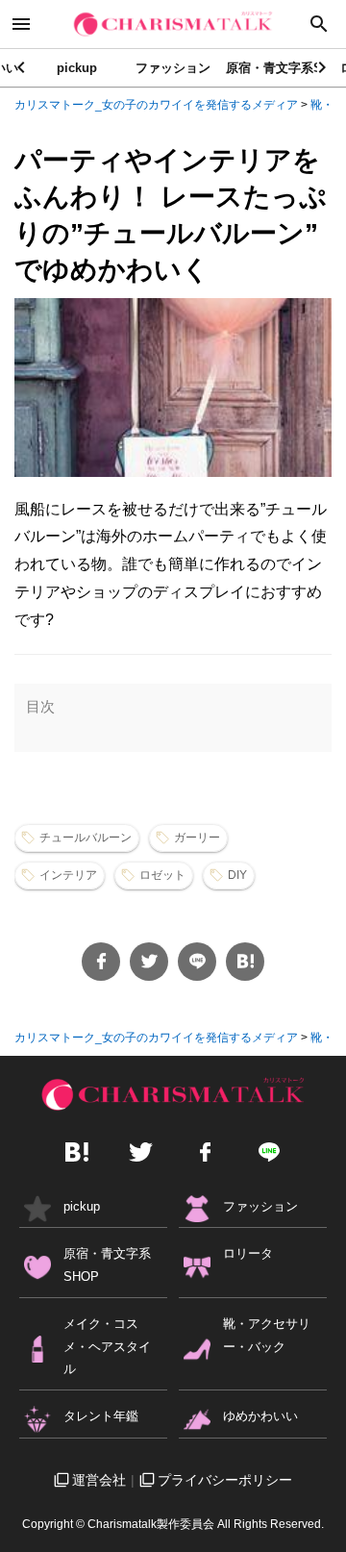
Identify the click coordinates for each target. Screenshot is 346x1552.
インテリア (68, 875)
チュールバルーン (85, 837)
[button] (323, 67)
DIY (237, 875)
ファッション (173, 68)
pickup (77, 68)
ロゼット (162, 875)
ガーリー (197, 837)
